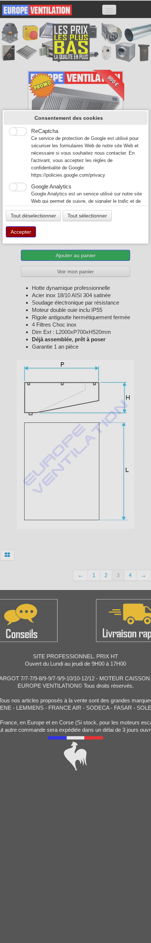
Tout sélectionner (87, 216)
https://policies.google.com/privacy (68, 175)
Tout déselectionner (33, 216)
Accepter (21, 232)
